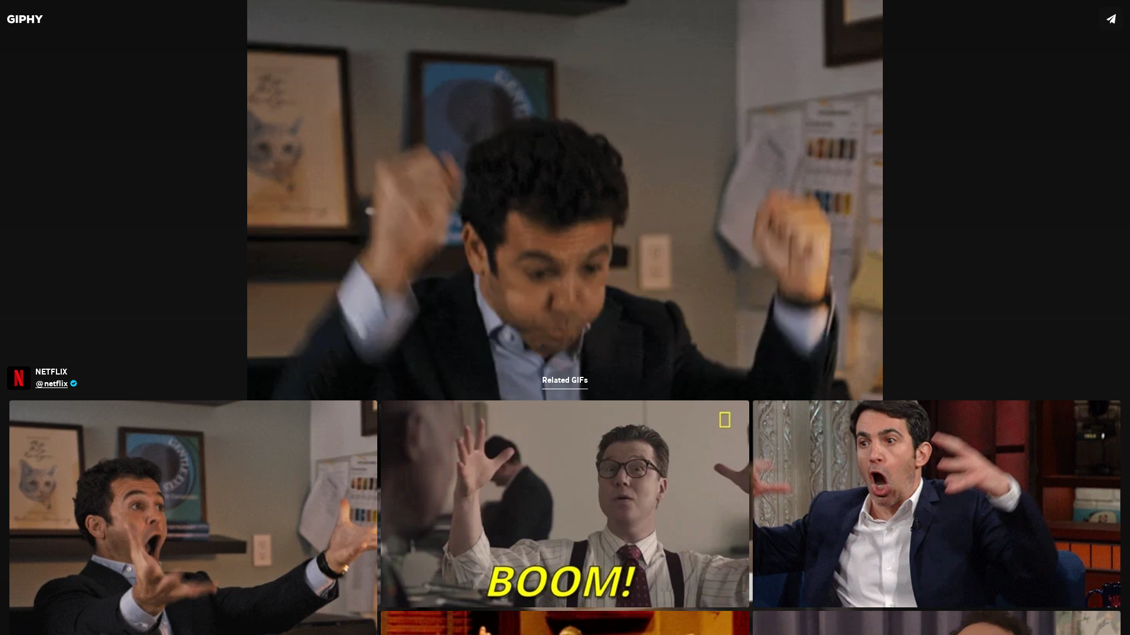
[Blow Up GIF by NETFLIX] (565, 317)
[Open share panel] (1111, 19)
